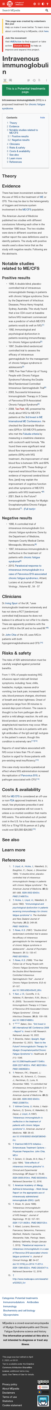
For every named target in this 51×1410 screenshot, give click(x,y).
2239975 (22, 1103)
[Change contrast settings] (43, 3)
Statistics (7, 1401)
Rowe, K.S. (20, 930)
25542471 (41, 1268)
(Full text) (29, 509)
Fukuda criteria (31, 434)
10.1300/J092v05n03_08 (28, 990)
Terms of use (9, 1397)
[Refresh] (40, 80)
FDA (12, 801)
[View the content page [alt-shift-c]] (5, 80)
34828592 (23, 1069)
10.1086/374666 (24, 1020)
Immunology (10, 1306)
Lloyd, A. (19, 866)
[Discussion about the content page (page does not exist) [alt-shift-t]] (11, 80)
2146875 (22, 896)
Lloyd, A (26, 1114)
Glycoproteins (11, 1315)
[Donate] (43, 1400)
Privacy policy (9, 1384)
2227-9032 (23, 1065)
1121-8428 (23, 1223)
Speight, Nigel (38, 1039)
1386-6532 (23, 1268)
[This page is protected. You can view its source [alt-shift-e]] (29, 80)
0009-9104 (23, 1178)
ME (41, 197)
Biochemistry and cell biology (19, 1311)
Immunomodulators (14, 1302)
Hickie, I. (29, 866)
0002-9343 (32, 893)
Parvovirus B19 (29, 776)
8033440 (41, 1178)
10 (41, 642)
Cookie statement (12, 1405)
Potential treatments (31, 88)
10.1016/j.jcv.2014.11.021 (28, 1264)
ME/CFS (26, 210)
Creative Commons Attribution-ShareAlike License (18, 1367)
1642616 (22, 926)
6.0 (16, 1023)
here (46, 31)
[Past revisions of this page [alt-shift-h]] (34, 80)
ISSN (24, 893)
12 (35, 741)
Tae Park (19, 409)
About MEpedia (10, 1389)
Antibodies (33, 1302)
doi (14, 990)
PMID (15, 896)
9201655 (22, 956)
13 (37, 760)
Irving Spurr (11, 603)
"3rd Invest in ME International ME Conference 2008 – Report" (31, 1027)
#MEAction (16, 41)
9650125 (41, 1223)
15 (34, 829)
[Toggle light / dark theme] (38, 3)
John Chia (10, 635)
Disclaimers (8, 1393)
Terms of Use (18, 1374)
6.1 (19, 1023)
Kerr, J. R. (19, 994)
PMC (33, 1065)
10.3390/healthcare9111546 (29, 1061)
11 (32, 741)
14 (37, 779)
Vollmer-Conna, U (23, 1106)
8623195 (41, 1065)
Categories (8, 1298)
